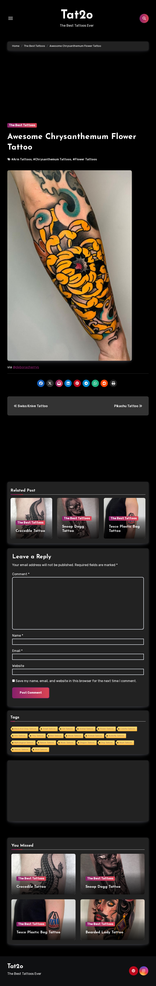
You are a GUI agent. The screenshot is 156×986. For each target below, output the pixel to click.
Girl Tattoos (67, 729)
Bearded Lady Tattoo (104, 932)
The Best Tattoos (22, 125)
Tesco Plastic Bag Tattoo (38, 932)
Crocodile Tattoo (30, 531)
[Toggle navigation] (10, 18)
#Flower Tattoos (85, 159)
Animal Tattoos (86, 729)
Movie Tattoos (74, 736)
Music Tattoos (67, 742)
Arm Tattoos (19, 736)
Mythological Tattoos (23, 742)
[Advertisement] (78, 92)
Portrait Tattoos (95, 736)
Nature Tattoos (47, 742)
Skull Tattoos (41, 749)
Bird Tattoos (55, 736)
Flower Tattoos (107, 729)
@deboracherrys (26, 367)
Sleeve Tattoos (21, 749)
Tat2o (77, 15)
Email (17, 651)
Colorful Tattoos (127, 729)
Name (17, 635)
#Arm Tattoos (21, 159)
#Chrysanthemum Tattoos (52, 159)
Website (18, 666)
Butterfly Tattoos (116, 736)
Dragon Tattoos (87, 742)
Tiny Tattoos (37, 736)
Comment (20, 574)
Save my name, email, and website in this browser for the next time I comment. (76, 681)
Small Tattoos (49, 729)
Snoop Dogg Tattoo (103, 887)
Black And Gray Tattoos (25, 729)
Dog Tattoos (107, 742)
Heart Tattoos (125, 742)
